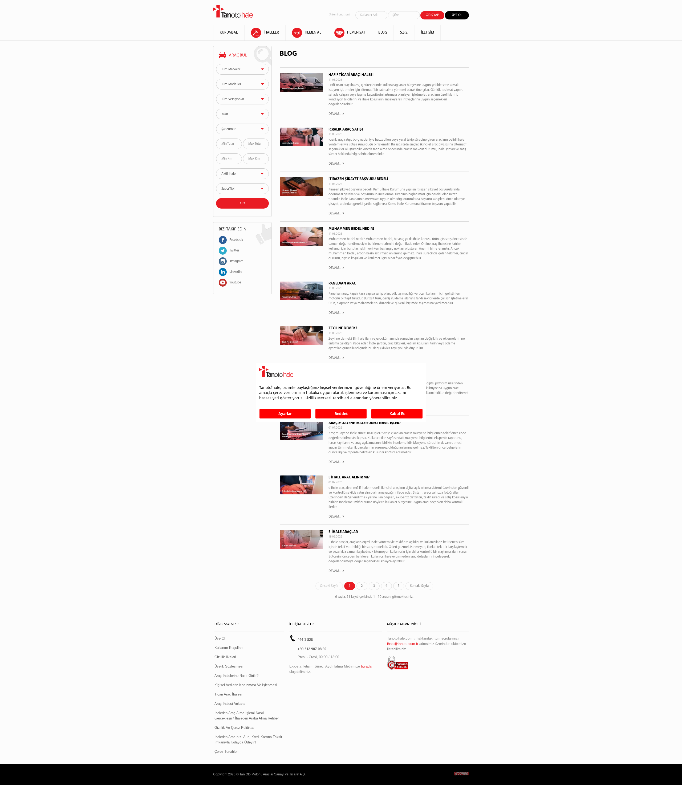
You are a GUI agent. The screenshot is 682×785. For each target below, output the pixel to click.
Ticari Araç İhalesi (228, 694)
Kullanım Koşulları (228, 648)
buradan (367, 666)
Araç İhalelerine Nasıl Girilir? (236, 676)
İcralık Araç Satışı (345, 130)
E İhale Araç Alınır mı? (349, 477)
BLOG (382, 33)
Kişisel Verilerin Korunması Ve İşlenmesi (245, 685)
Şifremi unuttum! (339, 14)
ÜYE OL (457, 15)
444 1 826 (305, 640)
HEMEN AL (313, 33)
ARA (242, 203)
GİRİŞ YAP (432, 15)
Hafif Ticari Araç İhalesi (351, 75)
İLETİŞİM (427, 33)
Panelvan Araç (342, 284)
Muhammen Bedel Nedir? (351, 229)
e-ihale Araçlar (343, 532)
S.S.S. (404, 33)
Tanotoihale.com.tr (233, 11)
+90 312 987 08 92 (312, 649)
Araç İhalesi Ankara (229, 704)
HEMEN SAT (356, 33)
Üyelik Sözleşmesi (228, 666)
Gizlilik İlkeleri (225, 657)
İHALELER (271, 33)
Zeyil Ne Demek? (342, 328)
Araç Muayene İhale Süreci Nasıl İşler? (364, 423)
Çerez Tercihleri (226, 752)
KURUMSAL (229, 33)
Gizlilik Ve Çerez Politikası (234, 728)
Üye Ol (219, 638)
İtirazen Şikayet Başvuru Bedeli (358, 179)
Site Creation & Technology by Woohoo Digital (461, 774)
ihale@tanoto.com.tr (402, 644)
